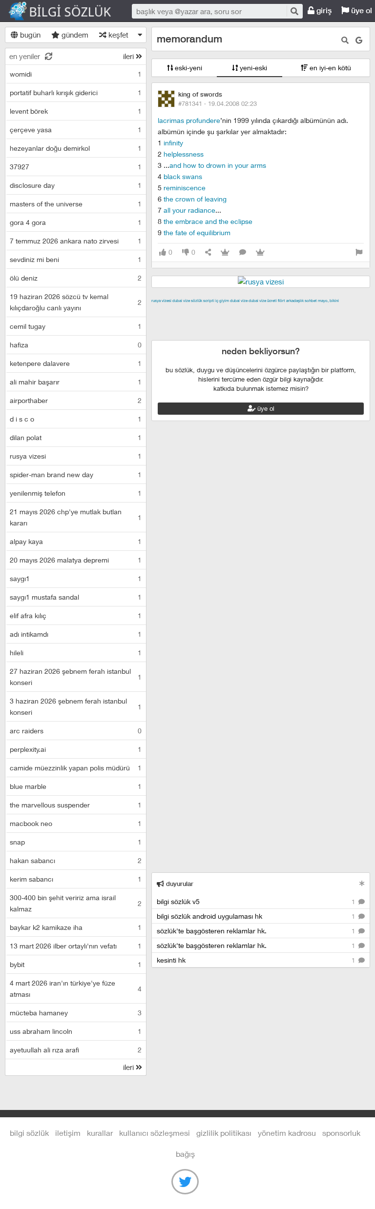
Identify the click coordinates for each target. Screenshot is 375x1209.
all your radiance (189, 210)
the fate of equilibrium (197, 232)
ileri (129, 56)
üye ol (264, 408)
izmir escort (170, 311)
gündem (74, 34)
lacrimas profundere (189, 120)
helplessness (184, 154)
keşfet (117, 34)
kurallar (100, 1132)
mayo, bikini (328, 300)
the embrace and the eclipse (208, 221)
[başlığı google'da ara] (359, 40)
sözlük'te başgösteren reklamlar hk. (257, 931)
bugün (29, 34)
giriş (323, 10)
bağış (185, 1153)
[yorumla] (243, 252)
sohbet (311, 300)
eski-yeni (187, 67)
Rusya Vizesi (161, 300)
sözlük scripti (202, 300)
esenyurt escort (200, 334)
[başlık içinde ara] (345, 40)
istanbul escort (331, 323)
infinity (173, 143)
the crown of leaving (195, 199)
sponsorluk (341, 1132)
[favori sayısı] (225, 252)
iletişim (68, 1132)
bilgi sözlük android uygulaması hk (257, 916)
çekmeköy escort (202, 323)
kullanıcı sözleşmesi (154, 1132)
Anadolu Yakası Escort (269, 323)
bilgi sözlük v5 (257, 901)
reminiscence (185, 187)
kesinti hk (257, 960)
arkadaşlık (295, 300)
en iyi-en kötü (329, 67)
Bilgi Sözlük (68, 11)
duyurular (178, 883)
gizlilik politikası (223, 1132)
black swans (183, 176)
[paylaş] (208, 252)
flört (281, 300)
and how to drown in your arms (217, 165)
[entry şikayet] (359, 252)
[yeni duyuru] (362, 883)
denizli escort (305, 311)
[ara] (294, 11)
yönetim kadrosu (287, 1132)
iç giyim (222, 300)
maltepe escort (216, 311)
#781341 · (217, 103)
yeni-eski (252, 67)
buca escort (262, 311)
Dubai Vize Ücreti (263, 300)
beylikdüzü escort (256, 334)
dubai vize (181, 300)
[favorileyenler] (260, 252)
